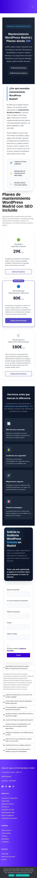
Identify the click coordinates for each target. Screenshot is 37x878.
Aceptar (11, 875)
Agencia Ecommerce (7, 804)
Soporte (3, 859)
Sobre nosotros (6, 830)
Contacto (4, 836)
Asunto (9, 622)
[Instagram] (13, 786)
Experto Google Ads (7, 815)
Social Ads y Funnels (7, 809)
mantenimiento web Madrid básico (16, 406)
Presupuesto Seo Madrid (9, 818)
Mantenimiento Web (7, 812)
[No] (35, 872)
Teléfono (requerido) (13, 612)
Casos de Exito (6, 833)
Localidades (5, 842)
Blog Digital (5, 839)
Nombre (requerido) (13, 589)
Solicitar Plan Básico (18, 271)
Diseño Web (5, 801)
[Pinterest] (6, 786)
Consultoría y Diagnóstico (9, 798)
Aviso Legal (4, 854)
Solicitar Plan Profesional (18, 320)
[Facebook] (2, 786)
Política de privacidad (8, 856)
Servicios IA (5, 807)
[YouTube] (10, 786)
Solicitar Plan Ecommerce (18, 373)
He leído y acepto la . (16, 649)
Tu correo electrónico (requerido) (17, 600)
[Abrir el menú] (32, 7)
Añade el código (12, 634)
